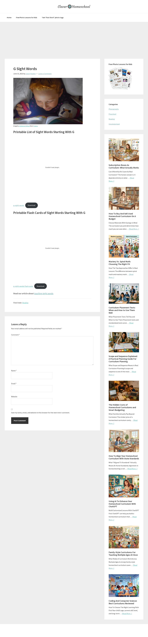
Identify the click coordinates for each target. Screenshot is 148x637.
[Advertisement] (74, 38)
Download (31, 205)
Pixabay (35, 126)
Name (14, 370)
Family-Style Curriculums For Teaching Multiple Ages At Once (123, 553)
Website (14, 396)
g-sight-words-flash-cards (23, 286)
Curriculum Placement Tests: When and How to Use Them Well (122, 310)
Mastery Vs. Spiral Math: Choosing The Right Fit (120, 262)
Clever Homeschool (74, 6)
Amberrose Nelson (24, 126)
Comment (15, 335)
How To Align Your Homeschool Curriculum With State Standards (124, 457)
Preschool (112, 114)
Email (14, 383)
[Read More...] (134, 229)
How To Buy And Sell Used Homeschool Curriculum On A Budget (122, 216)
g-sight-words (18, 205)
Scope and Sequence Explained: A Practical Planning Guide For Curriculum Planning (123, 359)
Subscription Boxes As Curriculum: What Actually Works (124, 166)
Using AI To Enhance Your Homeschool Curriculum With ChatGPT (122, 504)
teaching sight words (43, 293)
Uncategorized (114, 124)
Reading (25, 303)
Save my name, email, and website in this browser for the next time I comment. (40, 413)
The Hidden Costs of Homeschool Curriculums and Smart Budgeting (122, 407)
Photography (114, 109)
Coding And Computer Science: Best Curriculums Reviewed (123, 602)
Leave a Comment (45, 74)
